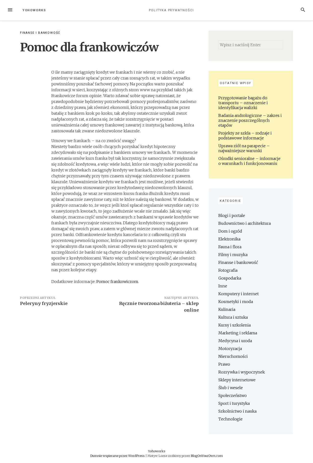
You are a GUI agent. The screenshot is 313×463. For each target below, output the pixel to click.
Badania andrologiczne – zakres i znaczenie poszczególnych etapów (250, 120)
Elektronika (229, 239)
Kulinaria (226, 309)
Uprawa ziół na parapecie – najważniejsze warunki (244, 148)
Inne (222, 285)
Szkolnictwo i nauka (237, 411)
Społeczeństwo (232, 395)
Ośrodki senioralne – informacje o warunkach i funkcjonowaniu (249, 161)
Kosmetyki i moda (235, 301)
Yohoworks (34, 10)
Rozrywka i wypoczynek (241, 372)
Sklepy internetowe (237, 379)
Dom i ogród (230, 231)
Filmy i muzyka (232, 254)
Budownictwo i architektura (244, 223)
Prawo (224, 364)
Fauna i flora (229, 246)
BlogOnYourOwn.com (207, 456)
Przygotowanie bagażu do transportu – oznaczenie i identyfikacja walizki (243, 102)
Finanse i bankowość (40, 32)
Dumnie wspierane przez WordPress (117, 456)
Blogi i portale (231, 215)
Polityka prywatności (171, 10)
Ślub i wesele (230, 387)
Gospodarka (229, 278)
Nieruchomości (233, 356)
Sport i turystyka (234, 403)
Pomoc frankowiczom (117, 281)
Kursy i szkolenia (234, 325)
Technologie (230, 419)
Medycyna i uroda (235, 340)
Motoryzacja (230, 348)
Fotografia (227, 270)
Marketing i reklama (237, 332)
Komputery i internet (238, 293)
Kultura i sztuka (233, 317)
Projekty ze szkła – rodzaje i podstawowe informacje (245, 135)
